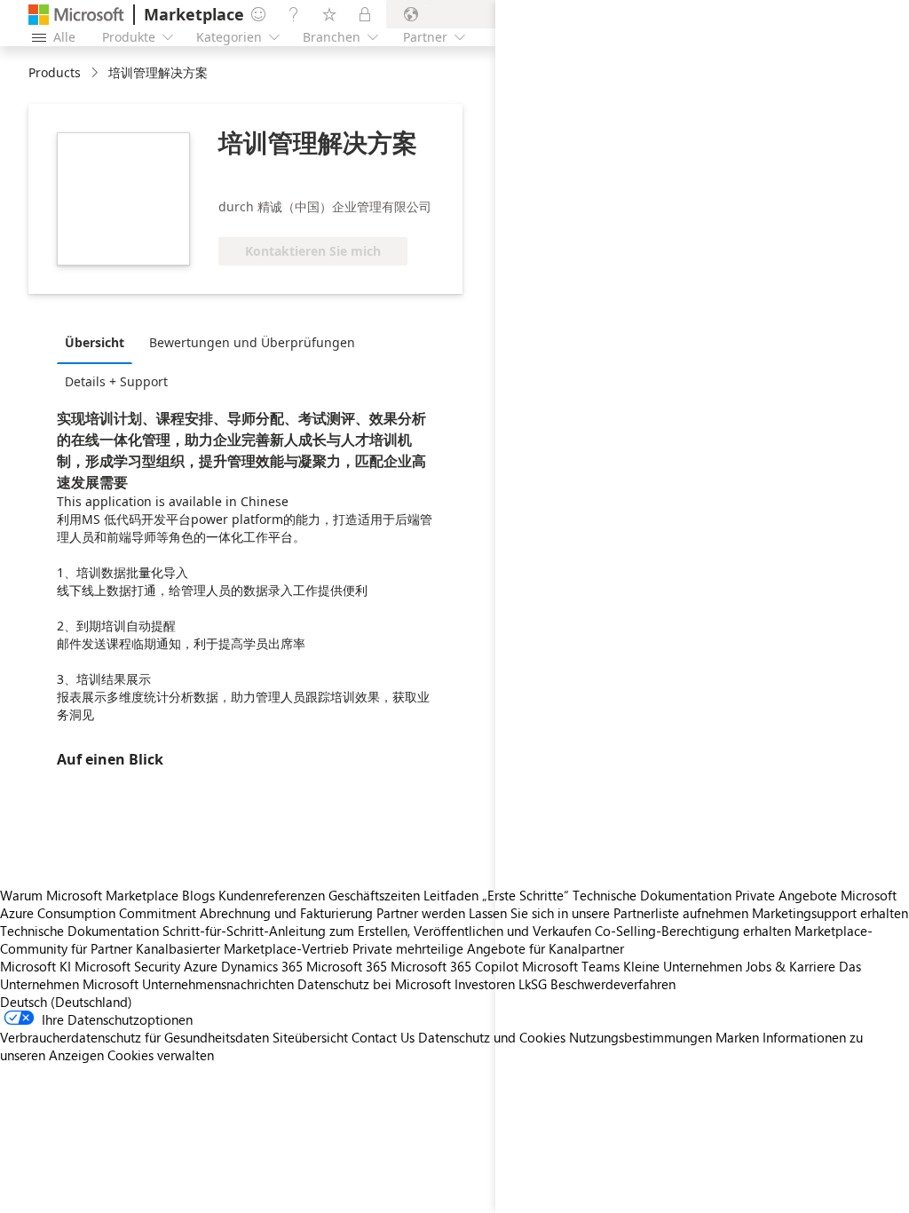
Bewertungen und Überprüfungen (252, 342)
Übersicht (94, 342)
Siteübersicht (310, 1037)
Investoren (484, 984)
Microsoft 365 (346, 966)
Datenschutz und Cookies (491, 1037)
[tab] (99, 341)
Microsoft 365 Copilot (454, 966)
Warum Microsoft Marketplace (89, 895)
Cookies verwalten (160, 1055)
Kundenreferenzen (271, 895)
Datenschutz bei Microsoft (374, 984)
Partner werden (420, 913)
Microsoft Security (127, 966)
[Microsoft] (76, 14)
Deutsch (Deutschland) (66, 1002)
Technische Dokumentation (79, 930)
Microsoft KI (35, 966)
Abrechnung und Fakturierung (286, 913)
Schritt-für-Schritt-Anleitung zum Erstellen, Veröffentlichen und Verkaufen (376, 930)
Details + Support (116, 381)
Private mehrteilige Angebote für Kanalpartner (488, 948)
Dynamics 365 (262, 966)
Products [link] (54, 72)
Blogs (198, 895)
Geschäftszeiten (374, 895)
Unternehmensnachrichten (218, 984)
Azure (200, 966)
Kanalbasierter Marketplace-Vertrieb (242, 948)
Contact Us (383, 1037)
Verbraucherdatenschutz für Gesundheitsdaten (134, 1037)
